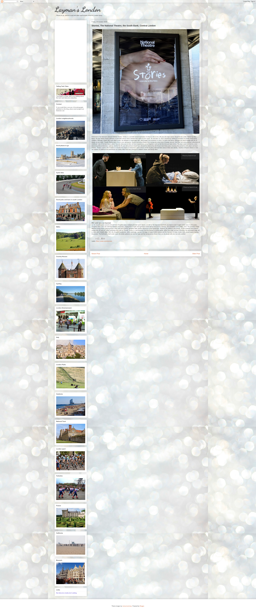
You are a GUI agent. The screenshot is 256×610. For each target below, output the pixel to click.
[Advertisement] (70, 51)
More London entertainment (104, 241)
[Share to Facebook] (102, 239)
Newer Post (96, 254)
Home (146, 254)
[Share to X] (100, 239)
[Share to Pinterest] (104, 239)
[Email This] (96, 239)
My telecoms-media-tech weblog (66, 593)
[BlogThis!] (98, 239)
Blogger (142, 606)
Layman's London (78, 9)
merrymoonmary (127, 606)
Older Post (196, 254)
